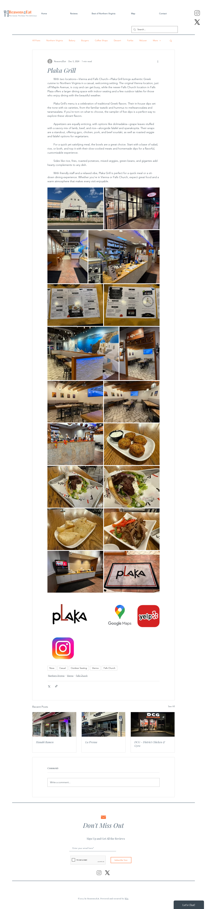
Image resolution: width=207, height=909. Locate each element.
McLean (143, 40)
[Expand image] (75, 208)
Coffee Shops (101, 40)
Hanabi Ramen (44, 742)
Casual (62, 668)
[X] (197, 22)
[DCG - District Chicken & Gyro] (153, 724)
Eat (29, 12)
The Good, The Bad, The (19, 16)
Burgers (85, 40)
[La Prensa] (103, 724)
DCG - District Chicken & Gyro (149, 744)
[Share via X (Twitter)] (48, 686)
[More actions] (158, 61)
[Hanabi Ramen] (54, 724)
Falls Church (109, 668)
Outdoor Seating (79, 668)
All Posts (36, 40)
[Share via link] (56, 686)
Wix (127, 898)
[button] (170, 40)
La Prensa (91, 742)
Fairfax (130, 40)
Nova (51, 668)
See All (171, 706)
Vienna (95, 668)
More (155, 40)
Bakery (72, 40)
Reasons (16, 12)
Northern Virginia (54, 40)
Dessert (117, 40)
